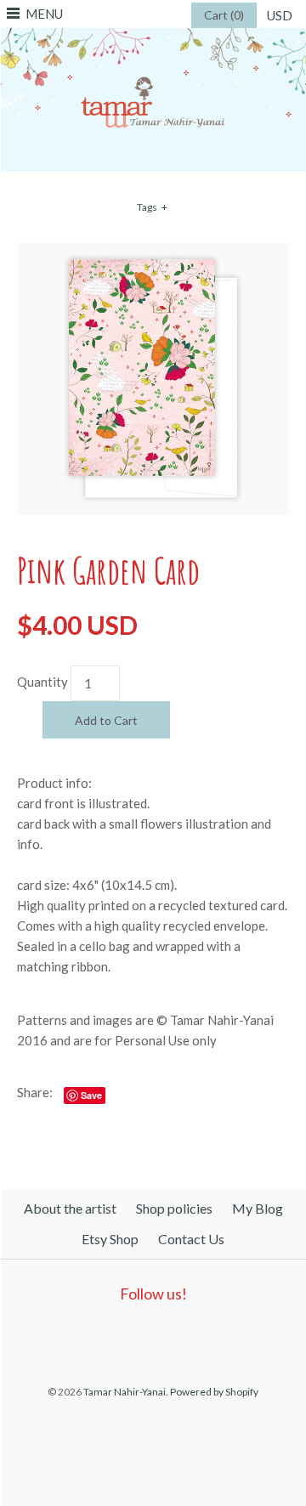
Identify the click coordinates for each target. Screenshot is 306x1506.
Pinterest (148, 1337)
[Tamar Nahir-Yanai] (153, 38)
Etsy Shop (110, 1239)
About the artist (70, 1208)
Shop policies (174, 1208)
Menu (44, 13)
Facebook (109, 1337)
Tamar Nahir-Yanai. (125, 1391)
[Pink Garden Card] (153, 253)
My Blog (257, 1208)
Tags (152, 207)
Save (91, 1095)
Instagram (187, 1337)
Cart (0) (224, 15)
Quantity (42, 681)
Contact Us (191, 1239)
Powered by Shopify (214, 1391)
